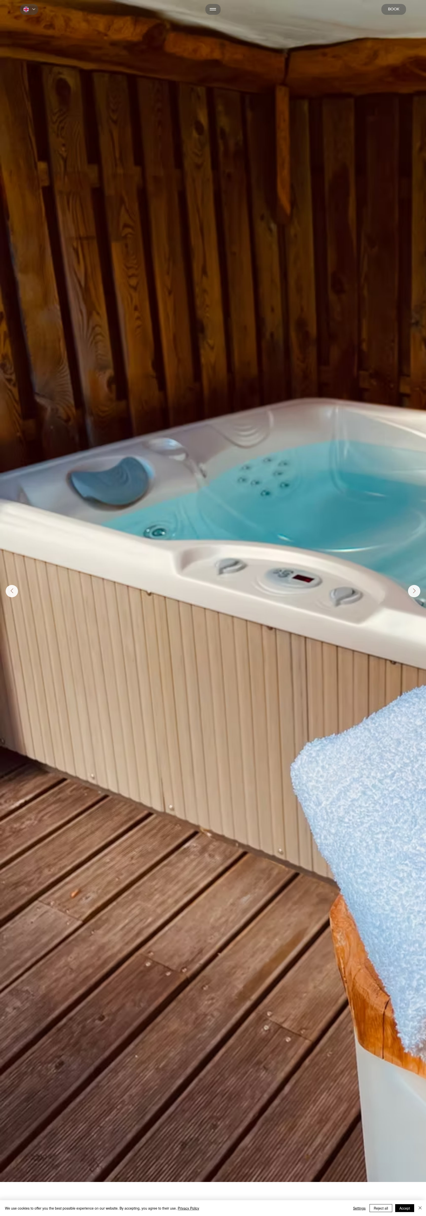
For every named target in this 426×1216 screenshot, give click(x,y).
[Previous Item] (12, 591)
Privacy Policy (188, 1208)
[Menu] (213, 9)
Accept (404, 1208)
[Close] (420, 1208)
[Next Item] (414, 591)
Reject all (381, 1208)
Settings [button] (359, 1208)
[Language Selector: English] (29, 9)
